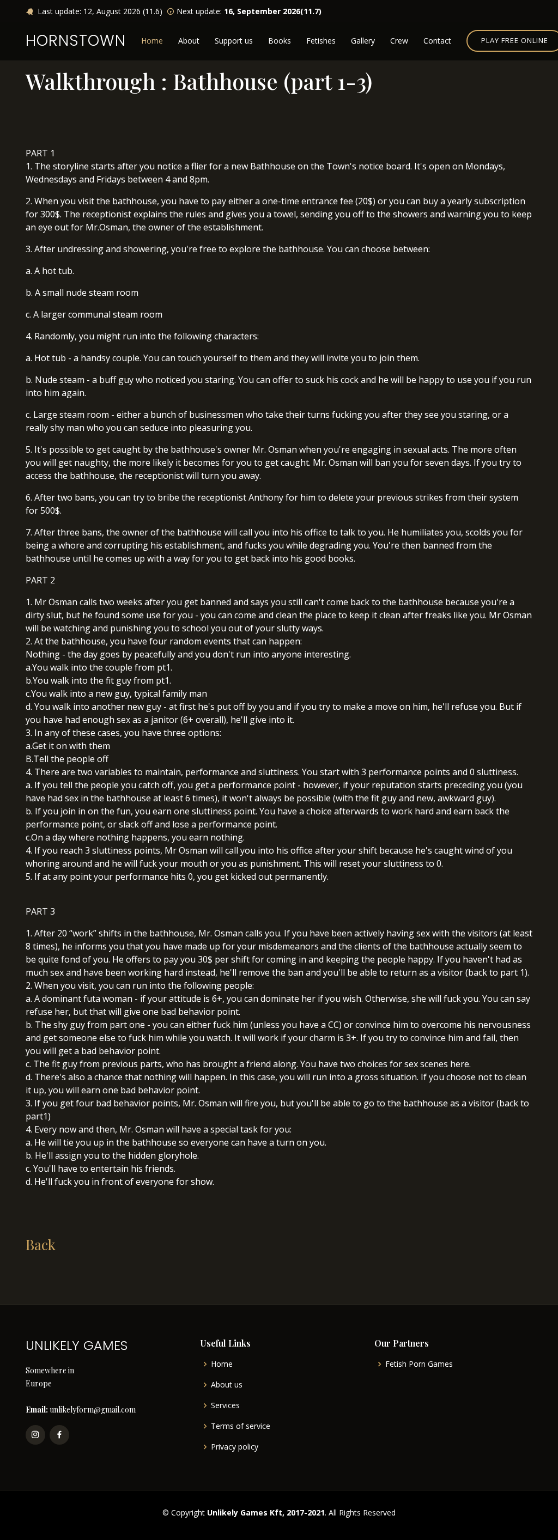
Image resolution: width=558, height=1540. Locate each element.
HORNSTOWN (76, 40)
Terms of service (240, 1426)
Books (279, 40)
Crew (399, 40)
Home (152, 40)
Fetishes (321, 40)
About (188, 40)
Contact (437, 40)
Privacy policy (234, 1447)
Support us (234, 40)
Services (225, 1405)
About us (226, 1385)
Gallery (363, 40)
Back (41, 1244)
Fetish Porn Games (419, 1364)
